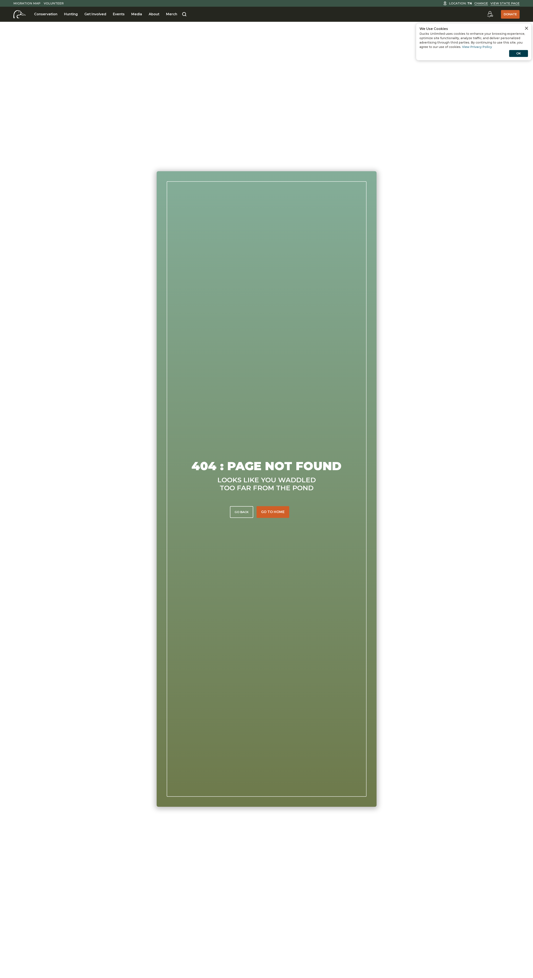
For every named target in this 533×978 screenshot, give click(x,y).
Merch (171, 14)
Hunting (71, 14)
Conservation (45, 14)
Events (119, 14)
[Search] (184, 14)
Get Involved (95, 14)
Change (481, 3)
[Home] (19, 14)
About (154, 14)
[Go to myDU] (490, 14)
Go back (242, 512)
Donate (510, 14)
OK (518, 53)
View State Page (505, 3)
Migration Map (26, 3)
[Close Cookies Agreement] (526, 28)
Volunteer (54, 3)
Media (136, 14)
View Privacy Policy (477, 47)
